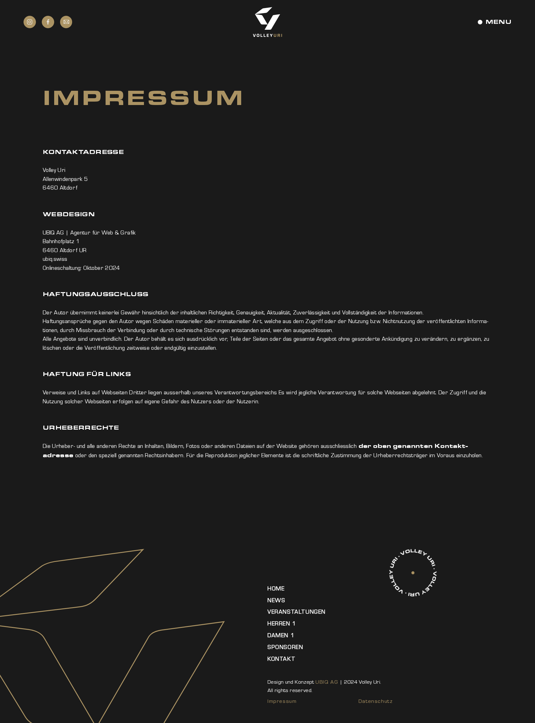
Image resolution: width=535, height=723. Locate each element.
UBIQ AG (326, 682)
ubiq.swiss (55, 259)
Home (276, 588)
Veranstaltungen (297, 612)
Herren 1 (282, 623)
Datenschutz (376, 701)
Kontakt (281, 659)
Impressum (282, 701)
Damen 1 (281, 635)
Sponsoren (285, 647)
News (276, 600)
